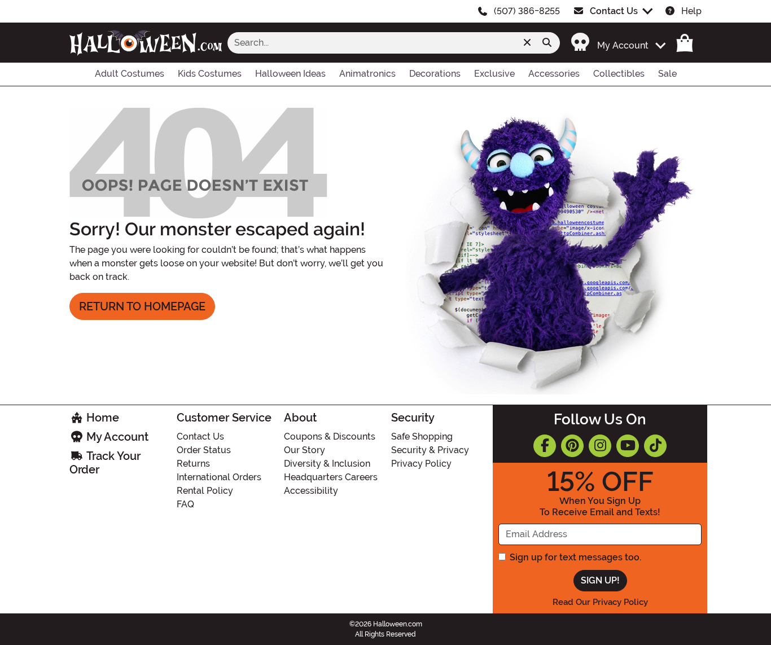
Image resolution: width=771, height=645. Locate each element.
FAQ (185, 504)
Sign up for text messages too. (575, 557)
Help (691, 11)
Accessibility (311, 490)
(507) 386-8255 (527, 11)
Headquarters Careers (331, 477)
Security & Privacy (430, 450)
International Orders (219, 477)
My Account (116, 437)
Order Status (204, 450)
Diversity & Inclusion (327, 463)
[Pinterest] (572, 446)
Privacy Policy (421, 463)
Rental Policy (205, 490)
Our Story (304, 450)
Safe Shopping (422, 436)
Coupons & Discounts (329, 436)
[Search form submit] (547, 43)
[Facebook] (544, 446)
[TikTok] (655, 446)
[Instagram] (600, 446)
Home (101, 417)
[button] (612, 42)
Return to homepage (142, 306)
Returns (193, 463)
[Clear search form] (527, 43)
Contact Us (614, 11)
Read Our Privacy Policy (600, 602)
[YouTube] (627, 446)
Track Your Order (105, 462)
